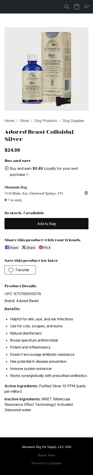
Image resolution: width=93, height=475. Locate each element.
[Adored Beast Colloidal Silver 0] (46, 69)
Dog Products (45, 120)
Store (24, 120)
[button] (67, 7)
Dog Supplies (73, 120)
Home (9, 120)
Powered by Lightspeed (47, 463)
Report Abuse (46, 455)
